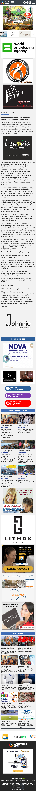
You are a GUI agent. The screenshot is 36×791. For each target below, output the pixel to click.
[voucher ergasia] (10, 736)
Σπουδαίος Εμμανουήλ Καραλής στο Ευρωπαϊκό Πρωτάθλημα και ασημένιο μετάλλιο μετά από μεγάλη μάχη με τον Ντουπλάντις (26, 458)
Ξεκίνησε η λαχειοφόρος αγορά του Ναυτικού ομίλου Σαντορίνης (26, 430)
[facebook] (24, 2)
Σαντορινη (4, 452)
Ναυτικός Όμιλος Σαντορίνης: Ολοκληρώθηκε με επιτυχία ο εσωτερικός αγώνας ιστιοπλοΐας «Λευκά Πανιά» (8, 433)
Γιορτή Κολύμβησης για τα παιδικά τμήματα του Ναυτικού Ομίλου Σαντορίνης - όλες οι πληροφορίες (9, 483)
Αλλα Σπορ (5, 114)
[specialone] (22, 736)
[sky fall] (17, 34)
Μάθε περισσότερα (18, 789)
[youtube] (27, 2)
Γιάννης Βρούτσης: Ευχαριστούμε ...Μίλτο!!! (26, 481)
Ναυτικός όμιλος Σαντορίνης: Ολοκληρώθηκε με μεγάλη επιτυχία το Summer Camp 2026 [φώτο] (9, 458)
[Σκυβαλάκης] (29, 34)
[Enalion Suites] (5, 34)
